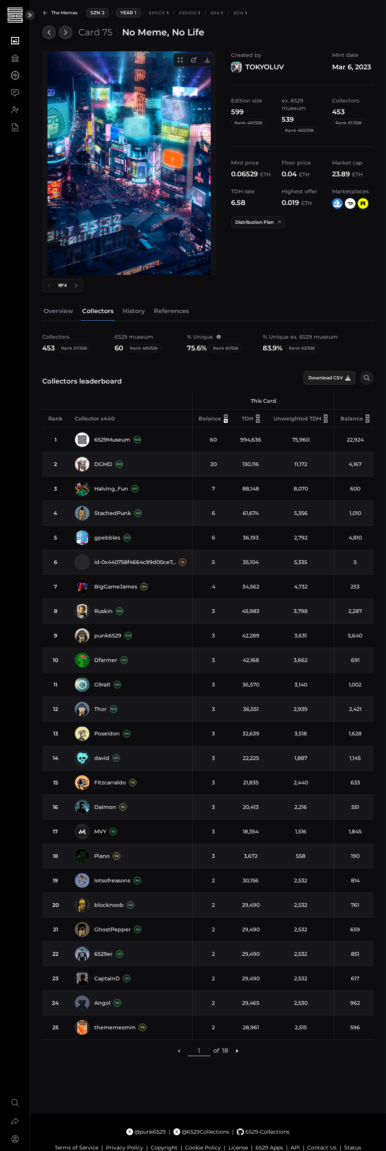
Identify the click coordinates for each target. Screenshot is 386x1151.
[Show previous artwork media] (49, 285)
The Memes (64, 12)
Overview (58, 311)
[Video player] (129, 163)
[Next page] (236, 1051)
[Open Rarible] (363, 203)
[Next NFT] (65, 32)
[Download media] (207, 60)
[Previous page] (179, 1051)
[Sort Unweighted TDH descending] (325, 421)
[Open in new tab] (194, 60)
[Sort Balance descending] (226, 421)
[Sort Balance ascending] (226, 416)
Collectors (97, 311)
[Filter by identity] (367, 378)
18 (225, 1050)
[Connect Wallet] (15, 1139)
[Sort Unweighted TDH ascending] (325, 416)
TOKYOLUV (264, 67)
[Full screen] (180, 60)
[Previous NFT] (49, 32)
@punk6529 (150, 1131)
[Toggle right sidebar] (29, 15)
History (134, 311)
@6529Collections (205, 1131)
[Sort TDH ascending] (258, 416)
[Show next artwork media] (76, 285)
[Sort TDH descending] (258, 421)
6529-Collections (267, 1131)
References (171, 311)
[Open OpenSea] (337, 203)
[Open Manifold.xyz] (350, 203)
